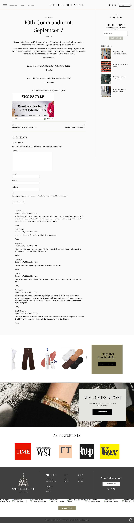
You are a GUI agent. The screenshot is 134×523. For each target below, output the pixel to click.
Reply (17, 225)
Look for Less (48, 17)
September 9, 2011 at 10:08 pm (26, 313)
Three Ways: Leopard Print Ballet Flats (25, 127)
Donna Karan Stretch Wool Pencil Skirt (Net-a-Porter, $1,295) (49, 66)
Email (14, 181)
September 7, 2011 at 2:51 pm (26, 276)
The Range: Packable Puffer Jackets (119, 78)
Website (15, 187)
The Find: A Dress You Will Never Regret (120, 90)
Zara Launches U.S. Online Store (74, 127)
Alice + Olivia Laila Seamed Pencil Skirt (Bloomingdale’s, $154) (49, 78)
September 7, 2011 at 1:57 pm (26, 246)
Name (14, 174)
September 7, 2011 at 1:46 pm (26, 213)
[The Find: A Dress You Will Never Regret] (106, 91)
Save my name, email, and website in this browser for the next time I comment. (40, 196)
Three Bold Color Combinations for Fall (120, 53)
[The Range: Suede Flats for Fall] (106, 66)
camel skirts (15, 118)
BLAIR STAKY (85, 520)
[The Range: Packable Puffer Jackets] (106, 79)
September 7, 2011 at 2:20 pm (26, 262)
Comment (16, 151)
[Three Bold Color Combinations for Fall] (106, 53)
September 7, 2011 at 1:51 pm (26, 232)
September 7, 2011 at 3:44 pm (26, 292)
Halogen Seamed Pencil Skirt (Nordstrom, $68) (48, 90)
